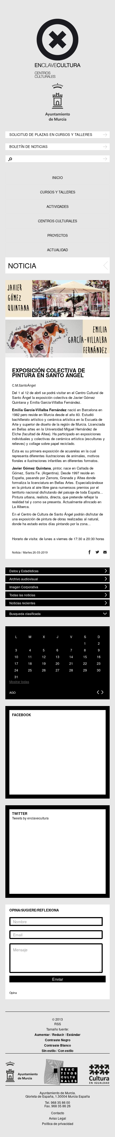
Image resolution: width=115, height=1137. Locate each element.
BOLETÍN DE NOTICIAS (28, 146)
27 (57, 670)
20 (57, 663)
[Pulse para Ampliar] (57, 318)
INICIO (57, 177)
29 (85, 670)
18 (30, 663)
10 (16, 656)
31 (16, 676)
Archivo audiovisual (23, 579)
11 (30, 656)
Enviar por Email (105, 552)
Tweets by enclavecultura (30, 818)
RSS (57, 1023)
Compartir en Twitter (97, 552)
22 (85, 663)
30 (99, 670)
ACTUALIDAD (57, 249)
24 (16, 670)
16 (99, 656)
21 (71, 663)
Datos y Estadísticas (24, 571)
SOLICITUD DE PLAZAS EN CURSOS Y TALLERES (50, 134)
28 (71, 670)
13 (57, 656)
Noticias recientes (22, 603)
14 (71, 656)
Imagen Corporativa (23, 587)
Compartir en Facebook (89, 552)
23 (99, 663)
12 (44, 656)
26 (44, 670)
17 (16, 663)
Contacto (57, 1113)
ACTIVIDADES (57, 206)
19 (44, 663)
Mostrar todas (19, 681)
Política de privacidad (57, 1123)
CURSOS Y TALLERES (57, 192)
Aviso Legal (57, 1118)
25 (30, 670)
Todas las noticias (22, 595)
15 (85, 656)
